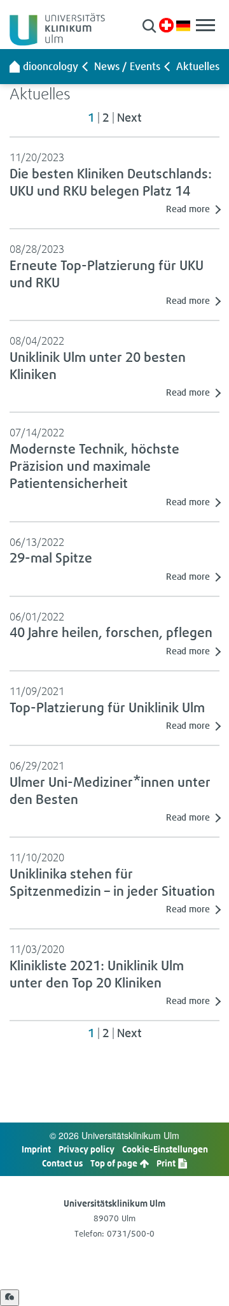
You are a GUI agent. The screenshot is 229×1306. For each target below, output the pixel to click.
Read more (188, 208)
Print (166, 1163)
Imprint (36, 1149)
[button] (149, 25)
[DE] (183, 24)
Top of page (114, 1163)
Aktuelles (197, 66)
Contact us (62, 1163)
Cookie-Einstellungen (165, 1149)
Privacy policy (86, 1149)
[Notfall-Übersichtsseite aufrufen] (166, 25)
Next (129, 118)
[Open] (9, 1297)
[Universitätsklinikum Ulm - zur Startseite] (15, 66)
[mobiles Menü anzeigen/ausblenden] (205, 25)
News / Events (127, 66)
